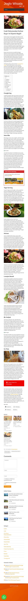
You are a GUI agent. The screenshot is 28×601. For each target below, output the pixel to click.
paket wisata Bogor (14, 394)
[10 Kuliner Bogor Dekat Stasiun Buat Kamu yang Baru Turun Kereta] (8, 434)
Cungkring (7, 79)
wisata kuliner (7, 452)
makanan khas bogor (16, 451)
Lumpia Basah (8, 84)
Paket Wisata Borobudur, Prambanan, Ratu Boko (12, 573)
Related (8, 90)
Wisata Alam (6, 537)
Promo (5, 551)
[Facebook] (21, 6)
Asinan (6, 83)
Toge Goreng (8, 82)
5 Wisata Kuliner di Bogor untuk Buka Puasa (17, 423)
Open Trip (6, 544)
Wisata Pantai (7, 541)
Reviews (5, 553)
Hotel (5, 531)
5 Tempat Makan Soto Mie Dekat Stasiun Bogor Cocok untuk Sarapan (7, 424)
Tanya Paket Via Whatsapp (11, 383)
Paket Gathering (7, 546)
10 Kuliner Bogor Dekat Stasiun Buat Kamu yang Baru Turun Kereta (8, 439)
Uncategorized (7, 558)
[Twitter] (23, 6)
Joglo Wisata (13, 3)
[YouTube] (20, 6)
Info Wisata (6, 533)
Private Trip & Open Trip (9, 549)
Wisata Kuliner (14, 449)
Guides (5, 528)
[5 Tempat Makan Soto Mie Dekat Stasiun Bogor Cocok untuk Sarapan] (8, 418)
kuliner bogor (7, 451)
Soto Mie (7, 80)
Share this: (9, 89)
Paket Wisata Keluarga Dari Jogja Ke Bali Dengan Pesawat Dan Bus (14, 566)
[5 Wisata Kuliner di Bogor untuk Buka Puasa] (17, 418)
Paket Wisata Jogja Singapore (14, 580)
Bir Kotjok (7, 86)
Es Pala (6, 87)
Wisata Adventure (7, 534)
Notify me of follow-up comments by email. (9, 479)
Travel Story (6, 556)
